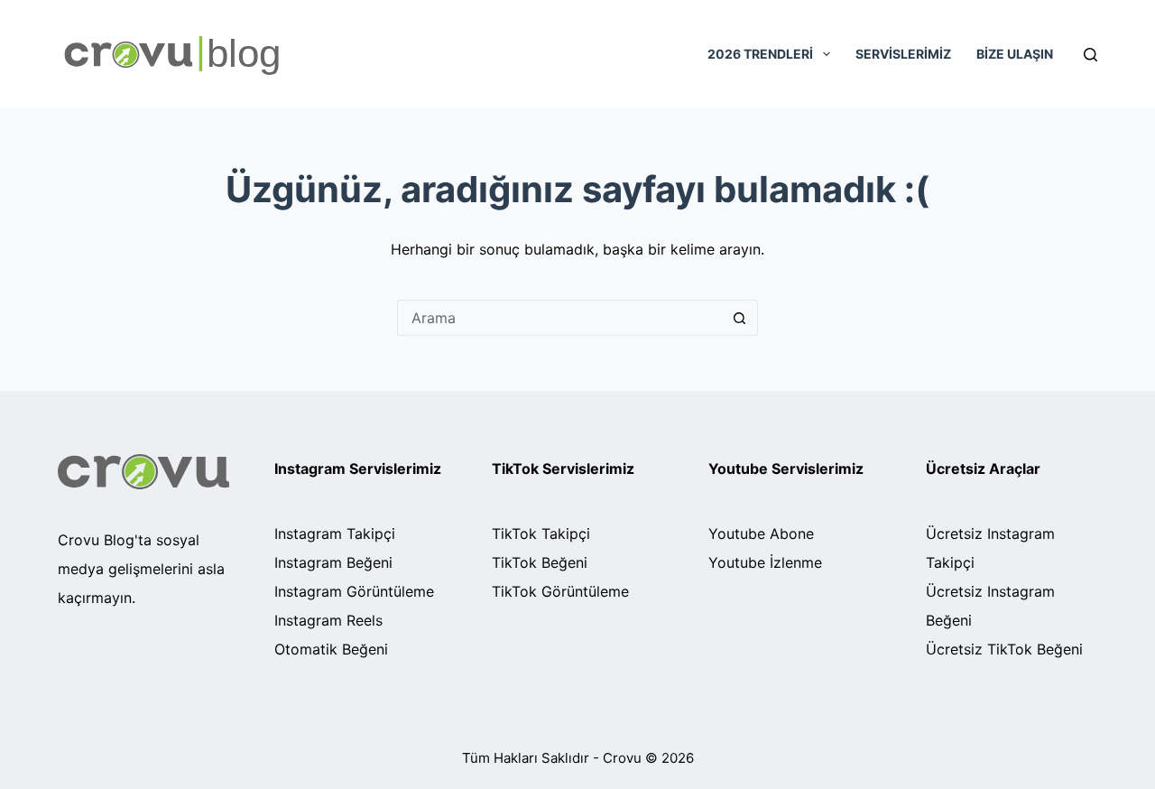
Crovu (622, 757)
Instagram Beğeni (333, 562)
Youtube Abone (761, 533)
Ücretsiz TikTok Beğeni (1004, 649)
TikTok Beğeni (539, 562)
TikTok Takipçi (541, 533)
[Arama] (1090, 54)
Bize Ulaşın (1014, 53)
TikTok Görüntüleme (560, 591)
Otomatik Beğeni (331, 649)
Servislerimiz (903, 53)
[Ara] (740, 318)
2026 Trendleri (760, 53)
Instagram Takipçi (334, 533)
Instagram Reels (328, 620)
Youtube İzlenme (765, 562)
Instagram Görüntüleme (354, 591)
